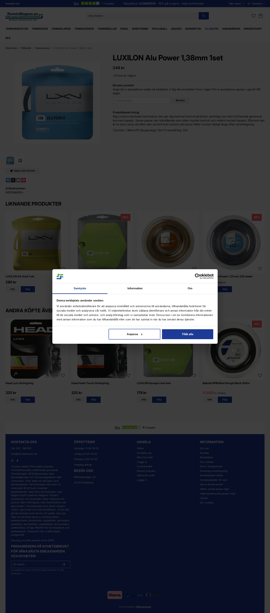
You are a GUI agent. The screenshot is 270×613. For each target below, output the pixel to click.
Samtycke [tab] (80, 288)
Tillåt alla (187, 334)
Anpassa (132, 334)
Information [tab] (135, 288)
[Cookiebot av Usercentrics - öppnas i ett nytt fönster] (197, 276)
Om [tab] (190, 288)
